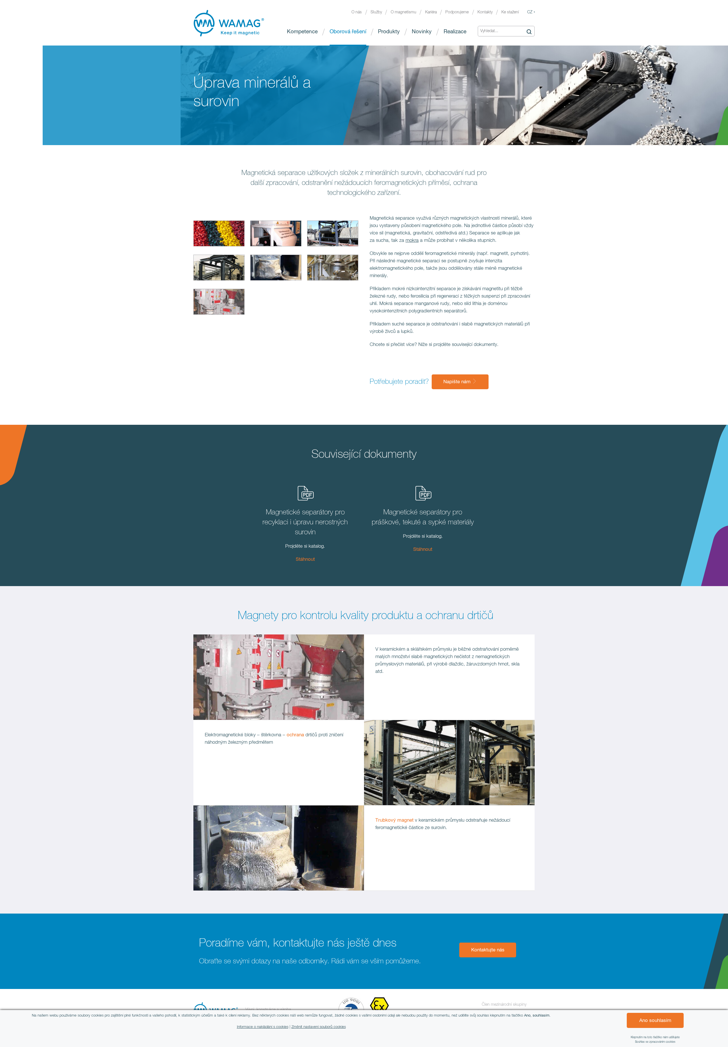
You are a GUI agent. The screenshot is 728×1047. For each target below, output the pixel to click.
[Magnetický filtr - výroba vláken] (332, 269)
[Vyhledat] (529, 31)
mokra (412, 240)
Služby (376, 12)
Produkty (389, 31)
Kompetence (302, 31)
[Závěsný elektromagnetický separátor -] (332, 235)
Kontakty (485, 12)
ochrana (295, 735)
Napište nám (457, 382)
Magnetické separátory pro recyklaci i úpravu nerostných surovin (305, 522)
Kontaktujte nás (487, 950)
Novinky (422, 31)
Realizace (455, 31)
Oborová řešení (348, 31)
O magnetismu (403, 12)
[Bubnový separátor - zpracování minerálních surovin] (275, 235)
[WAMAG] (228, 23)
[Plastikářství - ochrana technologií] (219, 235)
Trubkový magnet (394, 820)
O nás (356, 12)
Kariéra (431, 12)
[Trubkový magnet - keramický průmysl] (275, 269)
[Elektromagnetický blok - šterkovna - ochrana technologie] (219, 269)
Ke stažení (510, 12)
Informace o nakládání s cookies (262, 1027)
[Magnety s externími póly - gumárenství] (219, 303)
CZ (529, 12)
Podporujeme (457, 12)
